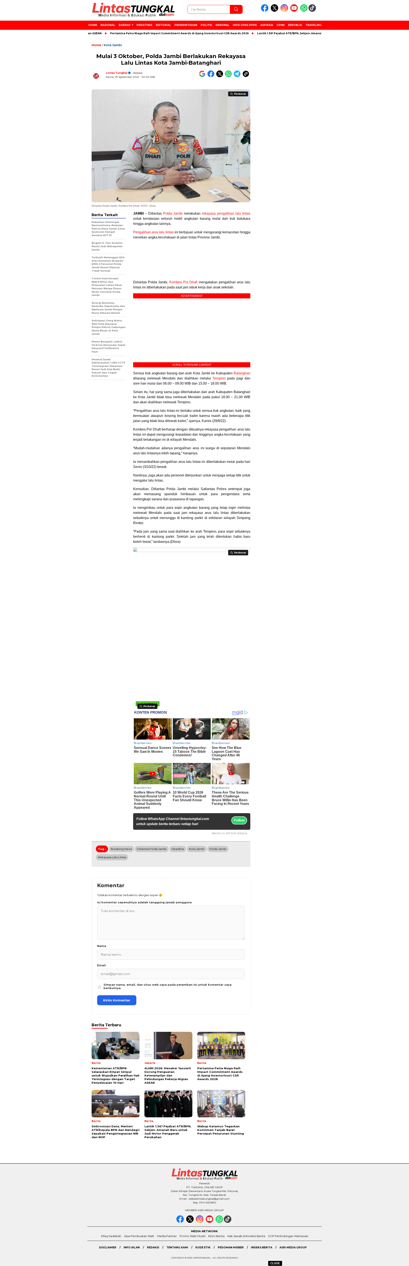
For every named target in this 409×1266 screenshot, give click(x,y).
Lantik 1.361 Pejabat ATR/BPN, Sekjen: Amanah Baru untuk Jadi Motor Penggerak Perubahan (296, 33)
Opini (281, 25)
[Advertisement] (344, 110)
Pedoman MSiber (231, 1247)
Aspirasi (266, 25)
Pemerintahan (185, 25)
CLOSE (275, 1263)
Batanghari (242, 373)
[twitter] (275, 10)
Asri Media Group (293, 1247)
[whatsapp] (304, 10)
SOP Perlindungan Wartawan (288, 1236)
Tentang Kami (177, 1247)
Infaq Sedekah (111, 1236)
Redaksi (153, 1247)
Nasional (108, 25)
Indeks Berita (261, 1247)
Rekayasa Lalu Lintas (112, 857)
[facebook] (265, 10)
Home (92, 25)
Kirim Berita (216, 1236)
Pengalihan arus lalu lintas (153, 232)
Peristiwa (144, 25)
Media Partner (167, 1236)
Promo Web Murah (193, 1236)
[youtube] (294, 10)
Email (101, 965)
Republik (295, 25)
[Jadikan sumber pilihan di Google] (203, 76)
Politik (206, 25)
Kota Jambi (113, 45)
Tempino (219, 378)
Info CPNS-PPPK (245, 25)
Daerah (124, 25)
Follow (239, 820)
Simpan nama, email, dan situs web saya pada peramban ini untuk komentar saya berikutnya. (168, 986)
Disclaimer (107, 1247)
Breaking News (121, 849)
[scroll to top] (393, 1259)
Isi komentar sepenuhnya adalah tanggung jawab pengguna (144, 902)
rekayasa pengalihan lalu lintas (226, 213)
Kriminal (222, 25)
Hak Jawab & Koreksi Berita (246, 1236)
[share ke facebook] (211, 76)
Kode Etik (202, 1247)
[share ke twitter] (220, 76)
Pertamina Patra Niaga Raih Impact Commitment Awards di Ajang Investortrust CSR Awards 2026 (152, 33)
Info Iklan (132, 1247)
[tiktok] (312, 10)
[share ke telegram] (238, 76)
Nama (101, 946)
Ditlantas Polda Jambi (152, 849)
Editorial (163, 25)
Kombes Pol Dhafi (183, 282)
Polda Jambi (173, 213)
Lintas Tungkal (116, 72)
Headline (177, 849)
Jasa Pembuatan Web (139, 1236)
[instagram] (285, 10)
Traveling (313, 25)
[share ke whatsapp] (229, 76)
